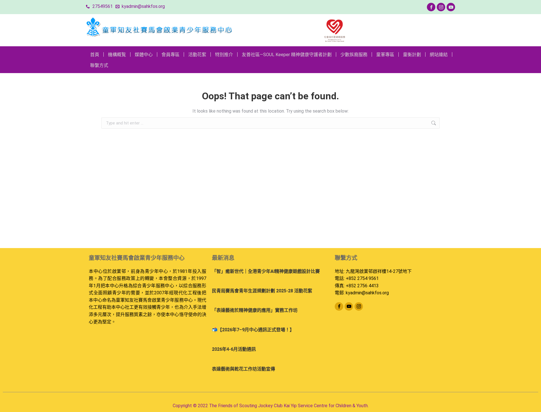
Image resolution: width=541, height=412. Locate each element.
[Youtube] (451, 7)
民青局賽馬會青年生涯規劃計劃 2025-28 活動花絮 (262, 290)
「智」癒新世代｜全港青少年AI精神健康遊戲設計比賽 (266, 271)
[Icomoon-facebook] (431, 7)
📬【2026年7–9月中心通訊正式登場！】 (253, 329)
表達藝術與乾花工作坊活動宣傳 (243, 369)
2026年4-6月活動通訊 (234, 349)
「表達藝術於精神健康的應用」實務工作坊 (255, 310)
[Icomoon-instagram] (441, 7)
